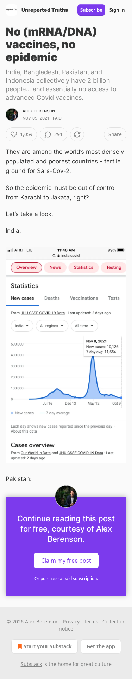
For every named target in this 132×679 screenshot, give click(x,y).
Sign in (117, 10)
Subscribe (91, 10)
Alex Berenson (39, 111)
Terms (91, 621)
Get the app (101, 646)
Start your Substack (48, 646)
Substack (31, 664)
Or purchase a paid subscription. (66, 578)
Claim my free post (66, 560)
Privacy (71, 621)
